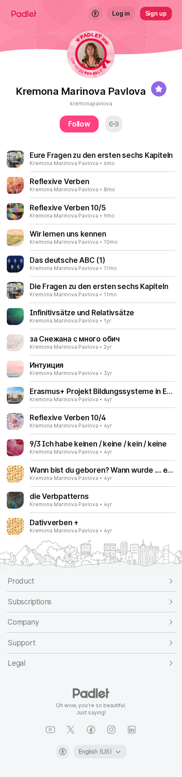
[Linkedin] (132, 730)
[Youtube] (50, 730)
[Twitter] (71, 730)
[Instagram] (111, 730)
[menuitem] (95, 13)
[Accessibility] (62, 751)
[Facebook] (91, 730)
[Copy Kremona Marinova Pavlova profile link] (113, 124)
